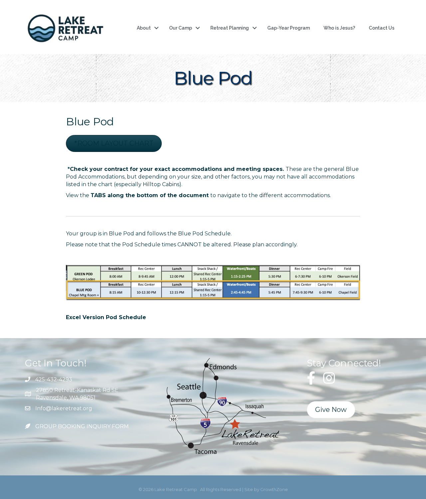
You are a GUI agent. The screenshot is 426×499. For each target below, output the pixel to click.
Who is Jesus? (339, 28)
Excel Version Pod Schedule (106, 317)
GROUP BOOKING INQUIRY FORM (82, 426)
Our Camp (180, 28)
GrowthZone (274, 489)
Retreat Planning (229, 28)
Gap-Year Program (288, 28)
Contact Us (381, 28)
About (144, 28)
